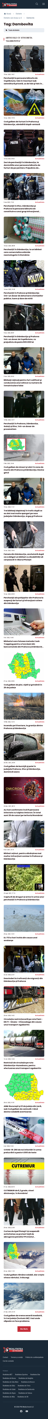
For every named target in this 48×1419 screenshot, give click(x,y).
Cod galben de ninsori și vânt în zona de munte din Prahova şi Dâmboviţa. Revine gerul (24, 470)
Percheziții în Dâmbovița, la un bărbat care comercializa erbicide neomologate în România (23, 252)
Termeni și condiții (17, 1357)
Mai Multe (24, 1329)
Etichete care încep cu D (13, 18)
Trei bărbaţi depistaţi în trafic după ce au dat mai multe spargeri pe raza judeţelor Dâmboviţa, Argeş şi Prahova (23, 513)
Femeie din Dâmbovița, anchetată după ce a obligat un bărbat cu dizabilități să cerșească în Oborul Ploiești (24, 557)
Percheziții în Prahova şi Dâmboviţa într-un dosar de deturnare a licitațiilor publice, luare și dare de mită (23, 296)
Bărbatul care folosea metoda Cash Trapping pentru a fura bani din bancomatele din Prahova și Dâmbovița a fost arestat (24, 645)
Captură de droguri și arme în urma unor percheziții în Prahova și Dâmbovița (24, 898)
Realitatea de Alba (9, 1397)
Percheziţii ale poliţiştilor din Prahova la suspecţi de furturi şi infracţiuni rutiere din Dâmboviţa (23, 600)
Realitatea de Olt (23, 1397)
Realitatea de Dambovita (26, 1389)
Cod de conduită (8, 1361)
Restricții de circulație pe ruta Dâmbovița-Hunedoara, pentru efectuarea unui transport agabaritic (22, 1065)
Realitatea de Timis (24, 1386)
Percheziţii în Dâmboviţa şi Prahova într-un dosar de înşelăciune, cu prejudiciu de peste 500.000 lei (21, 339)
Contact (5, 1357)
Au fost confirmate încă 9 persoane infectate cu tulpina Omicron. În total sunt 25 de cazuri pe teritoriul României (23, 812)
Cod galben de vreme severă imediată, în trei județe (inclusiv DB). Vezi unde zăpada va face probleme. (23, 1318)
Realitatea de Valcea (25, 1393)
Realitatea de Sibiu (9, 1386)
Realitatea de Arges (9, 1393)
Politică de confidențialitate (34, 1357)
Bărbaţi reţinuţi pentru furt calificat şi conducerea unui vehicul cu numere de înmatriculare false (23, 383)
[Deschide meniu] (43, 4)
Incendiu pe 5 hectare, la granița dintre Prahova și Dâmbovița (23, 727)
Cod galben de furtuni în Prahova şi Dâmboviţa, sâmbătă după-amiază (22, 123)
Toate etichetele (13, 30)
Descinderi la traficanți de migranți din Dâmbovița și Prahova (23, 980)
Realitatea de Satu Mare (10, 1382)
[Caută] (36, 4)
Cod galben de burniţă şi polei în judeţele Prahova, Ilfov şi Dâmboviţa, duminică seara (22, 769)
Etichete (19, 14)
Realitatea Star (35, 1374)
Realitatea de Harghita (26, 1378)
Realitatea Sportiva (21, 1374)
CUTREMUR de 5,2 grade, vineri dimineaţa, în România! (19, 1192)
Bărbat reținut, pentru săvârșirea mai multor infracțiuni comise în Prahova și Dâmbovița (23, 856)
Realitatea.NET (7, 1374)
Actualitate (39, 74)
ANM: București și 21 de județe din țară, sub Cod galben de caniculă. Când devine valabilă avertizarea (23, 1109)
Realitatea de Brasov (28, 1382)
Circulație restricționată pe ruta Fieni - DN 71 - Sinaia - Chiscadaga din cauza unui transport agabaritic (23, 1022)
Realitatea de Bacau (9, 1378)
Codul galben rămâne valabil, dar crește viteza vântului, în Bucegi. (24, 1276)
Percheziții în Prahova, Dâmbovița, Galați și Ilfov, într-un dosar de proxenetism (21, 426)
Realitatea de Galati (9, 1389)
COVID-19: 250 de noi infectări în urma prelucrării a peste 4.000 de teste (22, 1151)
